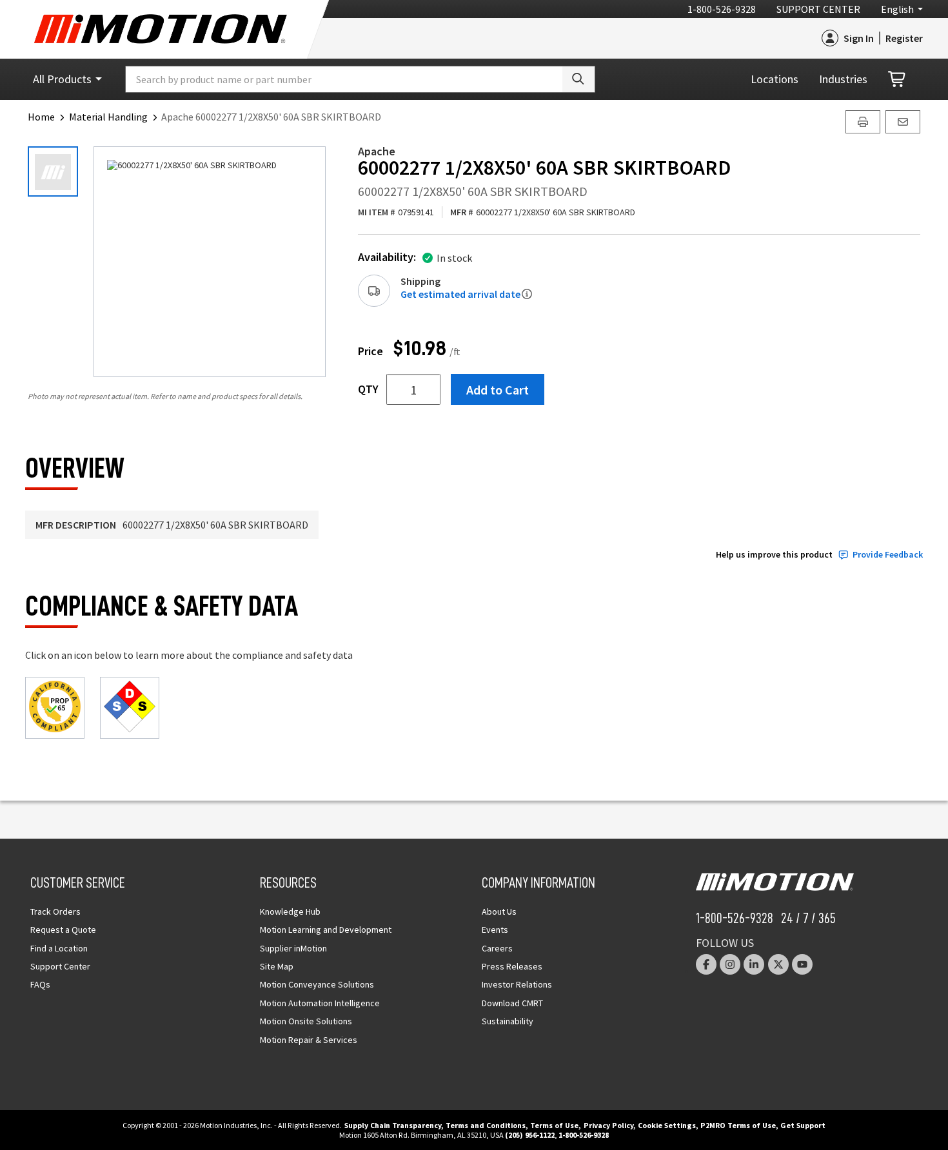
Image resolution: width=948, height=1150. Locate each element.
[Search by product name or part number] (578, 79)
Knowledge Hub (290, 911)
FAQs (40, 984)
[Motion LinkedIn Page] (754, 964)
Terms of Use (554, 1125)
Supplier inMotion (293, 948)
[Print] (862, 121)
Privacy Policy (608, 1125)
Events (495, 929)
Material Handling (108, 116)
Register (904, 38)
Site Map (276, 966)
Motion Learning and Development (325, 929)
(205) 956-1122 (530, 1135)
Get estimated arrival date (460, 294)
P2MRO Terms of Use (738, 1125)
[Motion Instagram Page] (730, 964)
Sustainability (507, 1021)
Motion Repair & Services (308, 1040)
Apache (376, 151)
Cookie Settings (667, 1125)
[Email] (902, 121)
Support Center (818, 9)
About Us (499, 911)
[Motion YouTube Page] (802, 964)
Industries (843, 79)
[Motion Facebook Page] (706, 964)
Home (41, 116)
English (897, 9)
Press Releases (512, 966)
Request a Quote (63, 929)
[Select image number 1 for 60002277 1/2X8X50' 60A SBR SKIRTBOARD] (53, 171)
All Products (62, 79)
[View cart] (898, 79)
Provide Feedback (888, 554)
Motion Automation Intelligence (320, 1003)
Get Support (802, 1125)
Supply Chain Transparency (392, 1125)
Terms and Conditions (486, 1125)
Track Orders (55, 911)
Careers (497, 948)
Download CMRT (512, 1003)
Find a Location (59, 948)
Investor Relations (517, 984)
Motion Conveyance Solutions (317, 984)
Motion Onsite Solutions (306, 1021)
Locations (774, 79)
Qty (368, 389)
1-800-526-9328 (721, 9)
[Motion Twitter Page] (778, 964)
